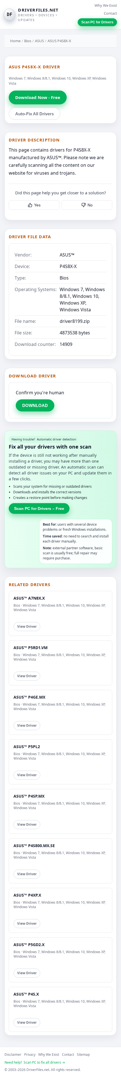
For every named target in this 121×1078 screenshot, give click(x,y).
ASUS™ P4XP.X (27, 895)
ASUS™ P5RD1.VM (31, 647)
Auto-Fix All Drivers (34, 113)
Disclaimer (13, 1054)
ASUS (39, 40)
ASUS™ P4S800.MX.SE (34, 845)
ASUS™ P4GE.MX (29, 697)
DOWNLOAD (35, 405)
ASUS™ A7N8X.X (29, 598)
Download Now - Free (37, 97)
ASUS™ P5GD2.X (29, 944)
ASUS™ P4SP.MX (29, 796)
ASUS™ (67, 255)
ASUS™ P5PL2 (27, 746)
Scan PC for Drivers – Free (39, 508)
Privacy (29, 1054)
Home (15, 40)
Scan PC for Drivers (97, 22)
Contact (110, 13)
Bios (27, 40)
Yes (37, 205)
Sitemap (83, 1054)
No (90, 205)
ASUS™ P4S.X (26, 994)
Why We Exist (106, 5)
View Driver (27, 626)
